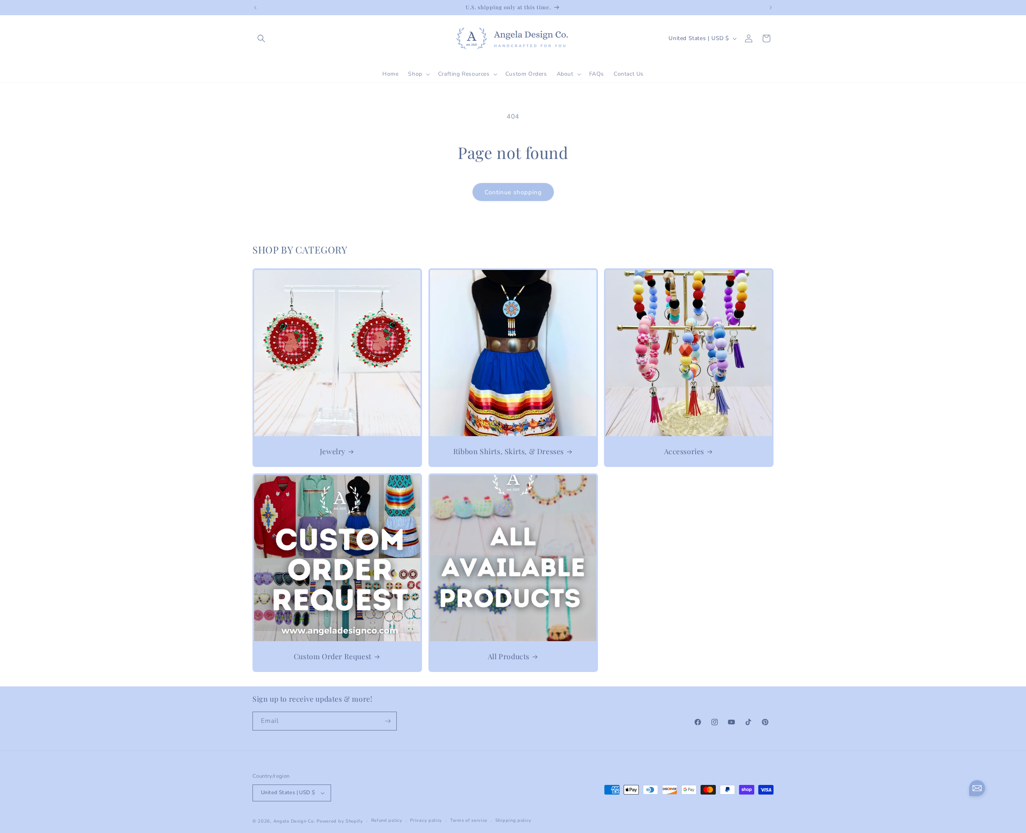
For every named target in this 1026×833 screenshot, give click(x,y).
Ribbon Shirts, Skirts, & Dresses (508, 451)
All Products (508, 656)
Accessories (684, 451)
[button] (261, 38)
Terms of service (468, 820)
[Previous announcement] (255, 7)
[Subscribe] (387, 721)
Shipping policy (513, 820)
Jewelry (332, 451)
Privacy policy (426, 820)
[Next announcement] (771, 7)
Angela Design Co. (294, 821)
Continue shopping (513, 192)
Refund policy (386, 820)
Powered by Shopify (340, 821)
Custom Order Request (333, 656)
